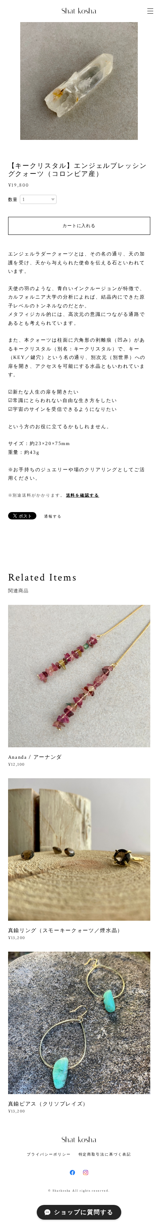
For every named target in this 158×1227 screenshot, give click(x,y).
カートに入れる (78, 225)
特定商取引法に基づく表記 (105, 1154)
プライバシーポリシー (49, 1154)
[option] (79, 81)
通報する (53, 516)
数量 (13, 199)
